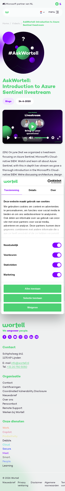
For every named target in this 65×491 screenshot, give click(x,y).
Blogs (8, 101)
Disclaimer (36, 482)
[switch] (56, 255)
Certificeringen (12, 387)
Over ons (8, 399)
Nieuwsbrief (10, 395)
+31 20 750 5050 (17, 366)
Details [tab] (32, 190)
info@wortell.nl (20, 362)
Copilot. (7, 432)
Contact (8, 382)
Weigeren (32, 307)
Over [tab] (53, 190)
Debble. (7, 440)
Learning (8, 465)
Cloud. (6, 444)
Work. (6, 427)
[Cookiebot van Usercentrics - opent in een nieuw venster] (47, 181)
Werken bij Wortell (13, 412)
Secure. (7, 448)
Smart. (7, 457)
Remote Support (12, 408)
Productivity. (10, 436)
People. (7, 461)
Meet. (6, 453)
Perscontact (10, 403)
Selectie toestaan (32, 298)
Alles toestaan (32, 288)
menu (51, 12)
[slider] (18, 137)
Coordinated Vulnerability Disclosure (25, 391)
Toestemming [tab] (11, 190)
